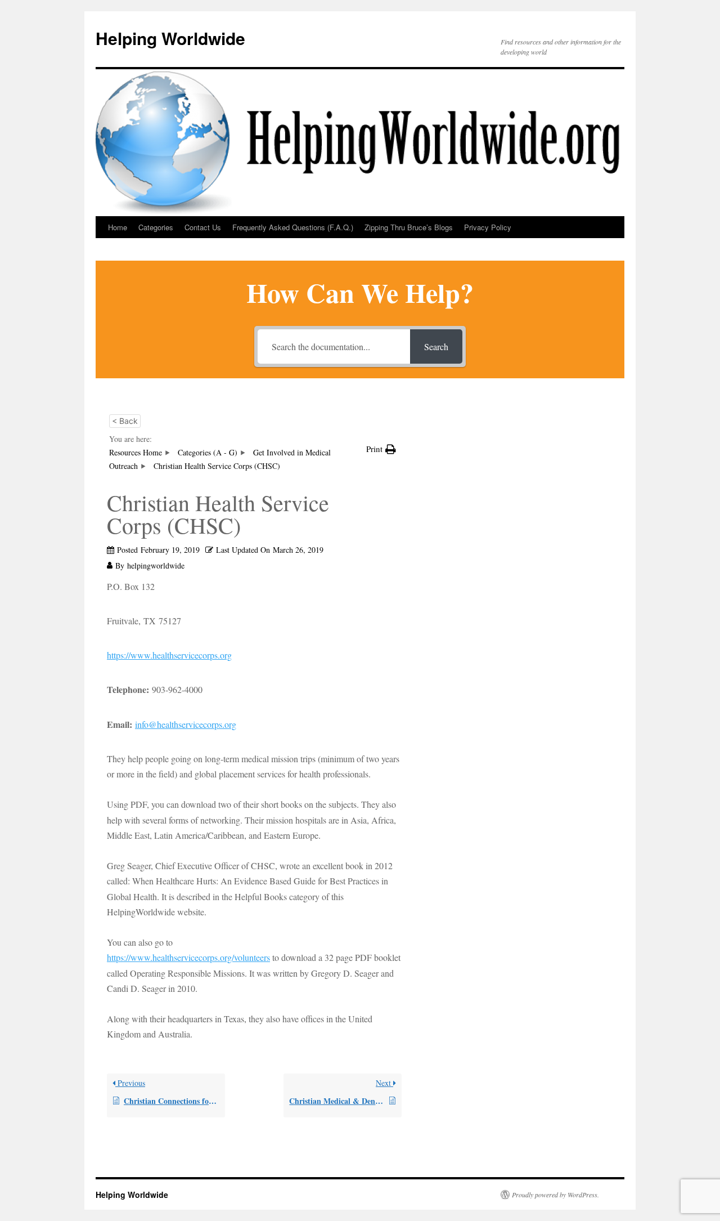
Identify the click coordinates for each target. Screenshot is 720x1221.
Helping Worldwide (170, 38)
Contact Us (202, 227)
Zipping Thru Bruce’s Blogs (408, 227)
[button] (381, 449)
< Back (125, 421)
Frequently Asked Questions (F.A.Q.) (292, 227)
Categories (155, 227)
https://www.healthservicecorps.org (169, 655)
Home (117, 227)
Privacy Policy (487, 227)
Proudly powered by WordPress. (555, 1194)
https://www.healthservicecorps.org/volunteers (188, 957)
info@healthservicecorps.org (185, 724)
